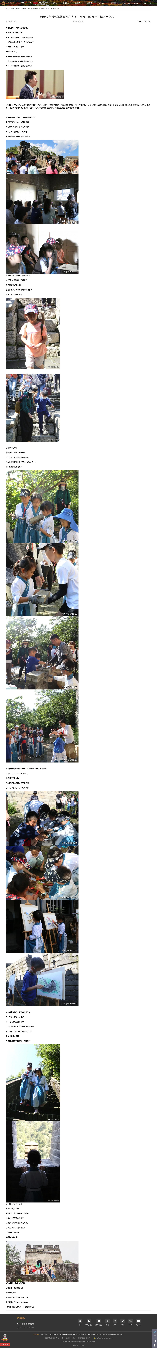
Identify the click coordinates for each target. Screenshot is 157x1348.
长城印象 (54, 3)
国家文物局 (44, 1334)
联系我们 (113, 3)
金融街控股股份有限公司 (115, 1334)
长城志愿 (89, 3)
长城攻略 (101, 3)
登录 (145, 3)
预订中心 (42, 3)
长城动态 (66, 3)
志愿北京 (98, 1334)
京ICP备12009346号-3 (85, 1338)
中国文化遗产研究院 (79, 1334)
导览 (31, 3)
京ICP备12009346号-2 (68, 1338)
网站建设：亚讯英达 (78, 1345)
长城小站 (104, 1334)
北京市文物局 (90, 1334)
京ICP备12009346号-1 (52, 1338)
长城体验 (77, 3)
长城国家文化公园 (53, 1334)
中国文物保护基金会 (66, 1334)
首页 (22, 3)
